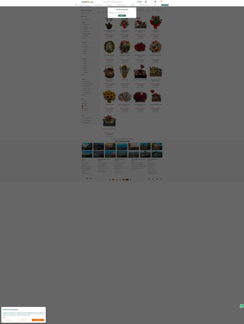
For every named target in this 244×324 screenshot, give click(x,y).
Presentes (109, 5)
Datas (155, 5)
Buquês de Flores (121, 5)
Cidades (132, 5)
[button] (146, 1)
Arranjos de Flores (144, 5)
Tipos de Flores (98, 5)
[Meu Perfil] (150, 1)
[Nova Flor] (88, 1)
